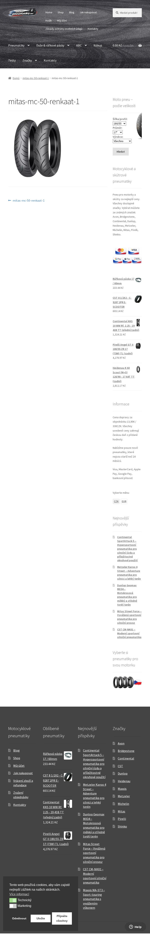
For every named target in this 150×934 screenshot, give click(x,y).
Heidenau (124, 781)
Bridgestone (126, 751)
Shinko (122, 826)
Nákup (98, 45)
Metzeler (124, 796)
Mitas (121, 811)
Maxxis (122, 789)
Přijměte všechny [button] (62, 918)
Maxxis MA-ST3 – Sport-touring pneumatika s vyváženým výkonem (94, 899)
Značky (27, 60)
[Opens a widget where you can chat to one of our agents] (135, 927)
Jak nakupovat (88, 12)
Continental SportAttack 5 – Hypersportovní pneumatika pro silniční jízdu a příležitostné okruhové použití (127, 548)
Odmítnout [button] (19, 918)
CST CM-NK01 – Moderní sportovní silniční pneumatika (129, 633)
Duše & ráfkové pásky (50, 45)
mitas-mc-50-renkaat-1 (36, 78)
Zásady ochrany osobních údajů (64, 28)
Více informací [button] (19, 894)
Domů (16, 78)
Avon (121, 743)
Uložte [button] (41, 918)
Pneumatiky (16, 45)
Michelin (123, 804)
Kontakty (93, 28)
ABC (79, 45)
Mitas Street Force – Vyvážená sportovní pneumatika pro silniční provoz (129, 617)
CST (120, 766)
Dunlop (123, 773)
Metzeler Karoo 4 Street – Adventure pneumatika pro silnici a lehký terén (129, 572)
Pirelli (122, 819)
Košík (49, 20)
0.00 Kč (123, 45)
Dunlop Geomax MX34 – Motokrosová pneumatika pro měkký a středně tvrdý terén (127, 595)
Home (49, 12)
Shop (61, 12)
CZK (116, 501)
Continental (126, 758)
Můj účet (62, 20)
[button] (13, 900)
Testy (12, 60)
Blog (71, 12)
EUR (124, 501)
